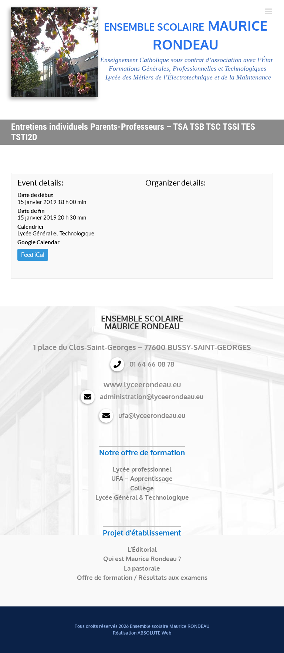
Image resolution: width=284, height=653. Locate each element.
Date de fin (31, 211)
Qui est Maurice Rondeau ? (142, 558)
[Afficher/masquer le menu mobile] (269, 11)
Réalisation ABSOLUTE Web (142, 633)
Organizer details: (175, 182)
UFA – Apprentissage (142, 478)
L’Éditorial (142, 549)
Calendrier (30, 227)
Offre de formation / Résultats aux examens (142, 577)
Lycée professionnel (142, 469)
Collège (142, 488)
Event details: (40, 182)
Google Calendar (38, 242)
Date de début (35, 195)
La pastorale (142, 568)
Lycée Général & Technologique (142, 497)
